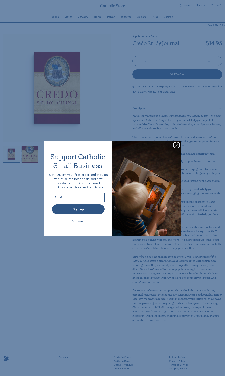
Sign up (78, 209)
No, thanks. (78, 221)
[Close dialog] (176, 145)
